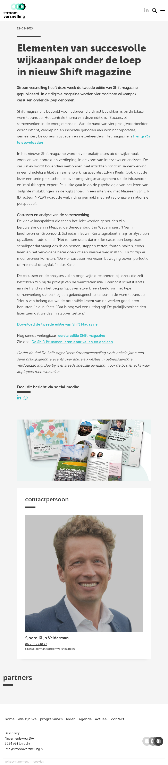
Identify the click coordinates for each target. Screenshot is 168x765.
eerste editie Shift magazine (81, 336)
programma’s (51, 719)
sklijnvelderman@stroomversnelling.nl (50, 648)
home (10, 719)
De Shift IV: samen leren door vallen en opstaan (72, 342)
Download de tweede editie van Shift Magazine (57, 324)
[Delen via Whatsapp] (26, 397)
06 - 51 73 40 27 (36, 644)
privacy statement (17, 761)
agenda (85, 719)
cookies (38, 761)
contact (117, 719)
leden (71, 719)
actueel (101, 719)
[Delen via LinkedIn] (19, 397)
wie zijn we (27, 719)
